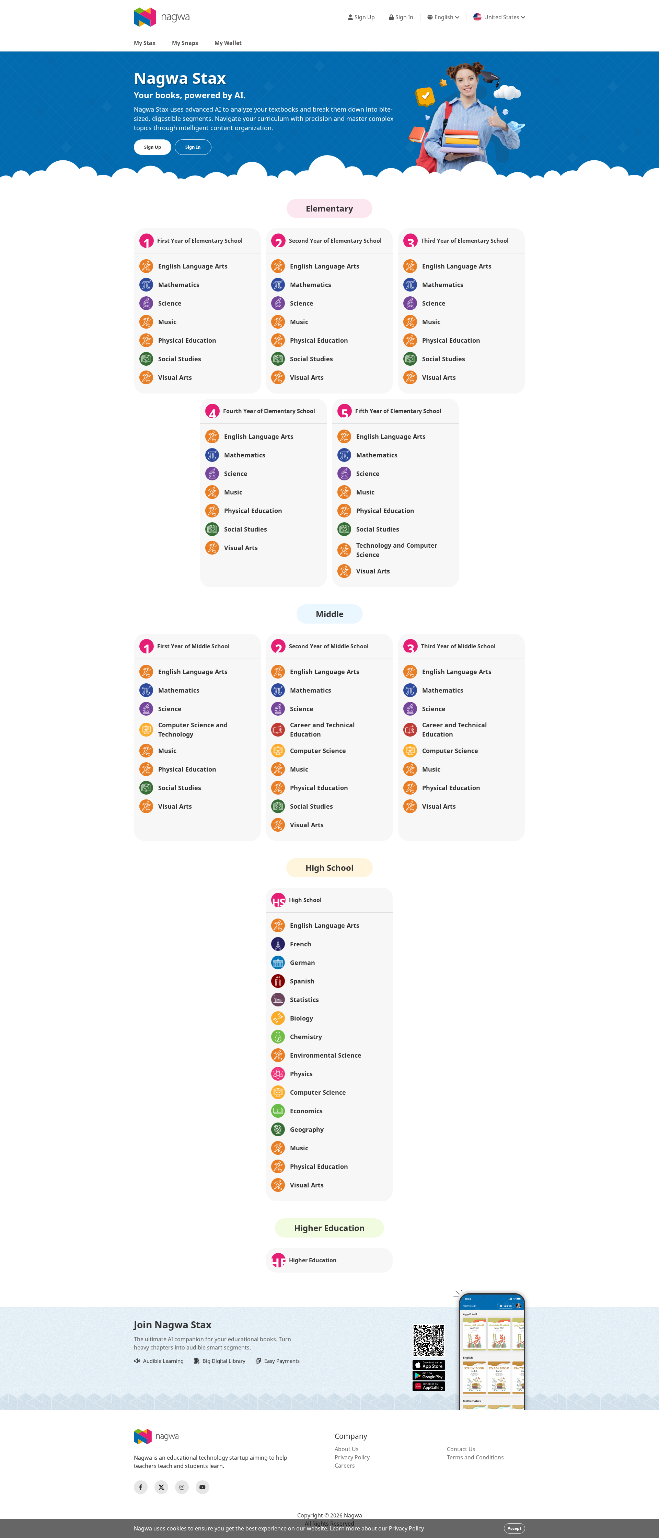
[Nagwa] (161, 17)
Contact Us (461, 1449)
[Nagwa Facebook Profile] (141, 1487)
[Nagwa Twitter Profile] (161, 1487)
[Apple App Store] (429, 1364)
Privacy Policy (352, 1457)
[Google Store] (429, 1375)
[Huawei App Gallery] (429, 1385)
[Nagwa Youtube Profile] (202, 1487)
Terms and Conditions (475, 1457)
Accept (514, 1528)
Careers (345, 1465)
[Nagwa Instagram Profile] (182, 1487)
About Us (347, 1449)
